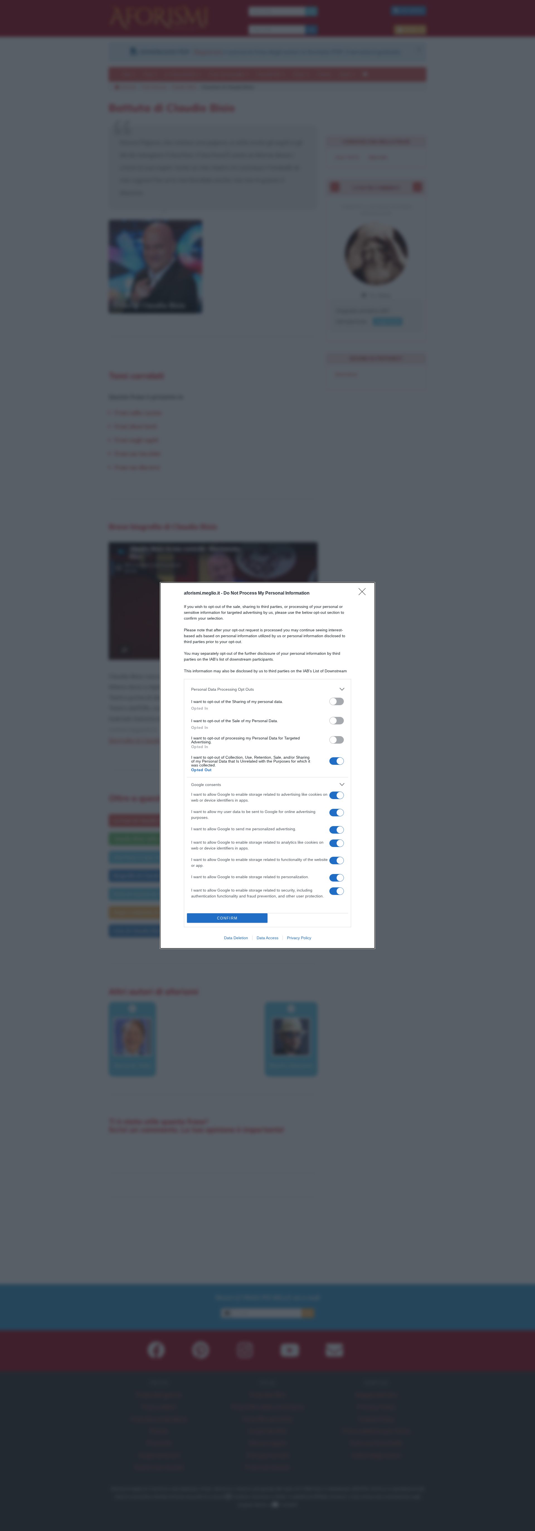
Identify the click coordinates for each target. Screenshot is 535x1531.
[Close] (364, 593)
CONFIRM (227, 918)
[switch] (336, 701)
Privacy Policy (299, 938)
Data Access (267, 938)
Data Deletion (236, 938)
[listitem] (267, 689)
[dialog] (267, 765)
